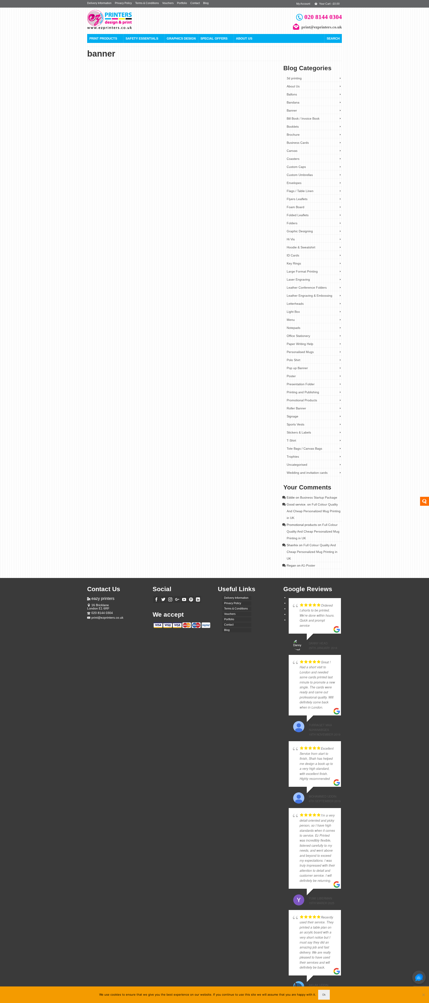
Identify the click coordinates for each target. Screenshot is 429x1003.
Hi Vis (291, 239)
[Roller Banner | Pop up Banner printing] (124, 105)
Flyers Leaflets (297, 199)
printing (208, 119)
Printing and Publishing (303, 392)
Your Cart (329, 3)
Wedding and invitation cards (307, 472)
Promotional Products (239, 179)
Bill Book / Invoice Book (303, 118)
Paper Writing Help (300, 344)
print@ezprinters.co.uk (107, 617)
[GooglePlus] (177, 599)
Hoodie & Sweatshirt (301, 247)
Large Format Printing (195, 179)
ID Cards (293, 255)
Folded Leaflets (298, 215)
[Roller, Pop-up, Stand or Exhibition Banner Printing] (124, 190)
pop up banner (195, 119)
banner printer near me (203, 204)
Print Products (103, 38)
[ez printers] (127, 20)
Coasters (293, 159)
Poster (291, 376)
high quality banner (245, 204)
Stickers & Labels (299, 432)
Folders (292, 223)
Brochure (293, 134)
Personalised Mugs (300, 352)
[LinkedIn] (198, 599)
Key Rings (294, 263)
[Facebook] (156, 599)
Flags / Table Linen (300, 191)
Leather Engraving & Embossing (309, 295)
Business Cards (298, 142)
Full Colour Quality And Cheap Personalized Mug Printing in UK (314, 511)
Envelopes (294, 183)
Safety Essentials (142, 38)
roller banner (235, 119)
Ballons (292, 94)
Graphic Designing (300, 231)
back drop (176, 204)
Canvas (292, 150)
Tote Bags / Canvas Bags (304, 448)
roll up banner (221, 119)
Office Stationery (217, 179)
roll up (255, 207)
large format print (225, 207)
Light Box (293, 311)
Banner (292, 110)
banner (174, 119)
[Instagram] (170, 599)
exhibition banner (225, 204)
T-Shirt (291, 440)
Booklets (293, 126)
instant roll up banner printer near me (196, 207)
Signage (292, 416)
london (183, 119)
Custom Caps (296, 167)
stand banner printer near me (231, 211)
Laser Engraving (298, 279)
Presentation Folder (301, 384)
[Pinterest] (191, 599)
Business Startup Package (318, 497)
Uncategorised (297, 464)
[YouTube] (184, 599)
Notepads (293, 328)
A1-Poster (308, 565)
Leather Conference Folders (307, 287)
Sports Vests (295, 424)
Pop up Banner (192, 94)
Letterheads (295, 303)
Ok (324, 994)
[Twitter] (163, 599)
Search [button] (333, 38)
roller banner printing (253, 119)
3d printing (294, 78)
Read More (198, 110)
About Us (244, 38)
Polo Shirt (293, 360)
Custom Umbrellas (300, 175)
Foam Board (295, 207)
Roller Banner (208, 94)
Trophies (293, 456)
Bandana (293, 102)
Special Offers (213, 38)
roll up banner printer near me (184, 211)
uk (267, 119)
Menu (291, 320)
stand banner (207, 211)
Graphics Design (181, 38)
